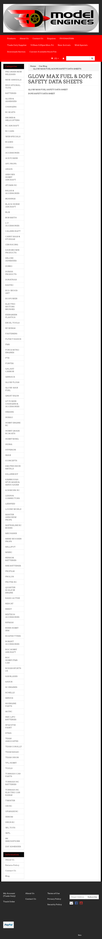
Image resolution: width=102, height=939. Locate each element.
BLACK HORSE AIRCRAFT (12, 205)
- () (55, 58)
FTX (7, 358)
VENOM (9, 817)
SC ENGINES (11, 687)
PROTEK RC (11, 582)
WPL (7, 833)
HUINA (8, 444)
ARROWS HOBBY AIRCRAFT (10, 177)
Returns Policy (12, 865)
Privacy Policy (54, 899)
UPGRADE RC (11, 811)
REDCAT (9, 603)
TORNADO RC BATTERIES (12, 783)
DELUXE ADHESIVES (11, 259)
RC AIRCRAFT (12, 126)
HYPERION (10, 450)
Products (11, 38)
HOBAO (9, 417)
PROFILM (10, 571)
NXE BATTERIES (13, 566)
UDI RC (8, 806)
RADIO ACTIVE (12, 598)
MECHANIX (11, 533)
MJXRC (8, 552)
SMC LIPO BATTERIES (10, 718)
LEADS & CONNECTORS (12, 497)
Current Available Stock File (42, 52)
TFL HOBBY (11, 763)
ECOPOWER (11, 298)
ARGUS (8, 169)
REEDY (8, 609)
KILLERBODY (11, 474)
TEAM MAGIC (12, 752)
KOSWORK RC (12, 490)
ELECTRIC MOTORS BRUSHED (10, 306)
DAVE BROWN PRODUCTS (12, 251)
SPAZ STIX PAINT (10, 726)
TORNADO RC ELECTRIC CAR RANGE (12, 792)
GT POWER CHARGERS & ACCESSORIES (12, 404)
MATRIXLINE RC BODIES (13, 526)
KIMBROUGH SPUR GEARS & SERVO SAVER (12, 482)
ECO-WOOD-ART (11, 291)
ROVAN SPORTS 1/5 (13, 669)
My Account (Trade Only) (9, 894)
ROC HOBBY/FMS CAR (11, 660)
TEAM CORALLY (13, 746)
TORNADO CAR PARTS (13, 775)
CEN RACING (11, 245)
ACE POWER (11, 158)
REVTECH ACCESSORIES (12, 615)
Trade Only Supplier (17, 45)
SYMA (8, 733)
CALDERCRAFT (13, 231)
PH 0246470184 (67, 38)
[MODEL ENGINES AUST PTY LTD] (51, 17)
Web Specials (81, 45)
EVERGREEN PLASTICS (11, 316)
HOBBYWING (12, 439)
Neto (79, 935)
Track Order (9, 902)
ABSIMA (9, 147)
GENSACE (10, 377)
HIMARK (9, 412)
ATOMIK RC (11, 185)
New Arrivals (64, 45)
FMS (7, 344)
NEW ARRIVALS (13, 80)
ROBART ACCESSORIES (12, 642)
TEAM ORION (12, 757)
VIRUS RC (10, 822)
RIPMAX (9, 622)
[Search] (92, 58)
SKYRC (8, 711)
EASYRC (9, 285)
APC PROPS (10, 164)
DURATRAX (11, 280)
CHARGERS (10, 107)
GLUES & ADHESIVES (11, 100)
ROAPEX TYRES (13, 636)
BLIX (7, 212)
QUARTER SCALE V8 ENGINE (10, 590)
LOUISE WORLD (13, 509)
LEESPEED (10, 504)
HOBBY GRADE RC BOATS (12, 432)
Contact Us (38, 38)
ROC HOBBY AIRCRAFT (11, 650)
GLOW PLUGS (12, 382)
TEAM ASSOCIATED (11, 739)
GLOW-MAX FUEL (11, 389)
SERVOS (9, 698)
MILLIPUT (10, 547)
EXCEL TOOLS (12, 323)
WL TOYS (10, 828)
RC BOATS (10, 112)
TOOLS (8, 768)
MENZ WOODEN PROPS (13, 540)
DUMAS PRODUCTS (10, 272)
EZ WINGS (10, 328)
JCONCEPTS (11, 461)
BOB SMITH (11, 218)
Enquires (51, 38)
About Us (24, 38)
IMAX (8, 455)
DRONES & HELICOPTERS (12, 119)
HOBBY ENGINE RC (12, 424)
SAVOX (8, 682)
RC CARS (9, 131)
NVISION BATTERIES (10, 559)
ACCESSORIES (12, 153)
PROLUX (9, 577)
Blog (7, 876)
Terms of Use (53, 893)
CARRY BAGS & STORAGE (12, 237)
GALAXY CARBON (9, 370)
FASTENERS (11, 334)
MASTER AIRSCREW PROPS (11, 517)
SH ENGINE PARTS (10, 704)
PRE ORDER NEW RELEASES (13, 73)
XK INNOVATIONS (12, 839)
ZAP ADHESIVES (13, 846)
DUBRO (8, 266)
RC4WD (9, 142)
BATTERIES (10, 93)
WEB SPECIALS (12, 136)
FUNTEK (9, 363)
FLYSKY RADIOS (13, 339)
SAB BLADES (11, 676)
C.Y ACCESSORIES (12, 224)
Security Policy (54, 904)
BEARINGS (10, 199)
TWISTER (10, 800)
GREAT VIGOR (12, 396)
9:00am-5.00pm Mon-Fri (42, 45)
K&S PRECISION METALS (13, 467)
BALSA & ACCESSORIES (12, 192)
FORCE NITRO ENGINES (12, 351)
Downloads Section (16, 52)
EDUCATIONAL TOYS (12, 86)
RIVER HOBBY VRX (12, 629)
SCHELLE (10, 693)
